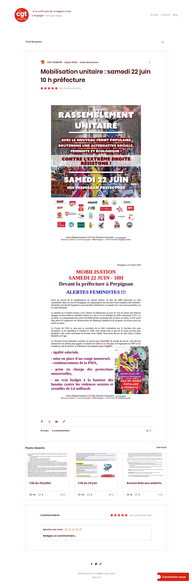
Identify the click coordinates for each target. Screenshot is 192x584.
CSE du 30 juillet (40, 483)
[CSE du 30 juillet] (47, 465)
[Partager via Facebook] (41, 421)
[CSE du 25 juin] (96, 465)
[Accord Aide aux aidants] (144, 465)
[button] (162, 42)
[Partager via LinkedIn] (56, 421)
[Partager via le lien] (64, 421)
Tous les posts (34, 41)
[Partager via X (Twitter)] (49, 421)
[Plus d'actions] (150, 62)
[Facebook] (91, 563)
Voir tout (161, 447)
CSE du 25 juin (87, 483)
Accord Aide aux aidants (144, 483)
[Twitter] (96, 563)
